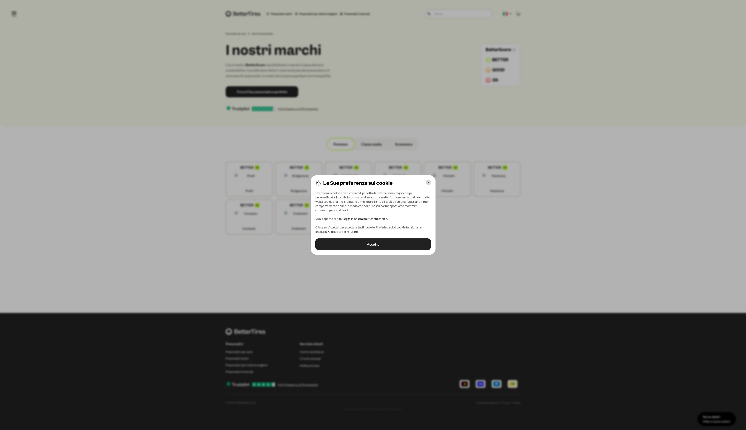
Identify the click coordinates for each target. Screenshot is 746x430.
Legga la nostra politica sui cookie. (365, 218)
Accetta (373, 244)
